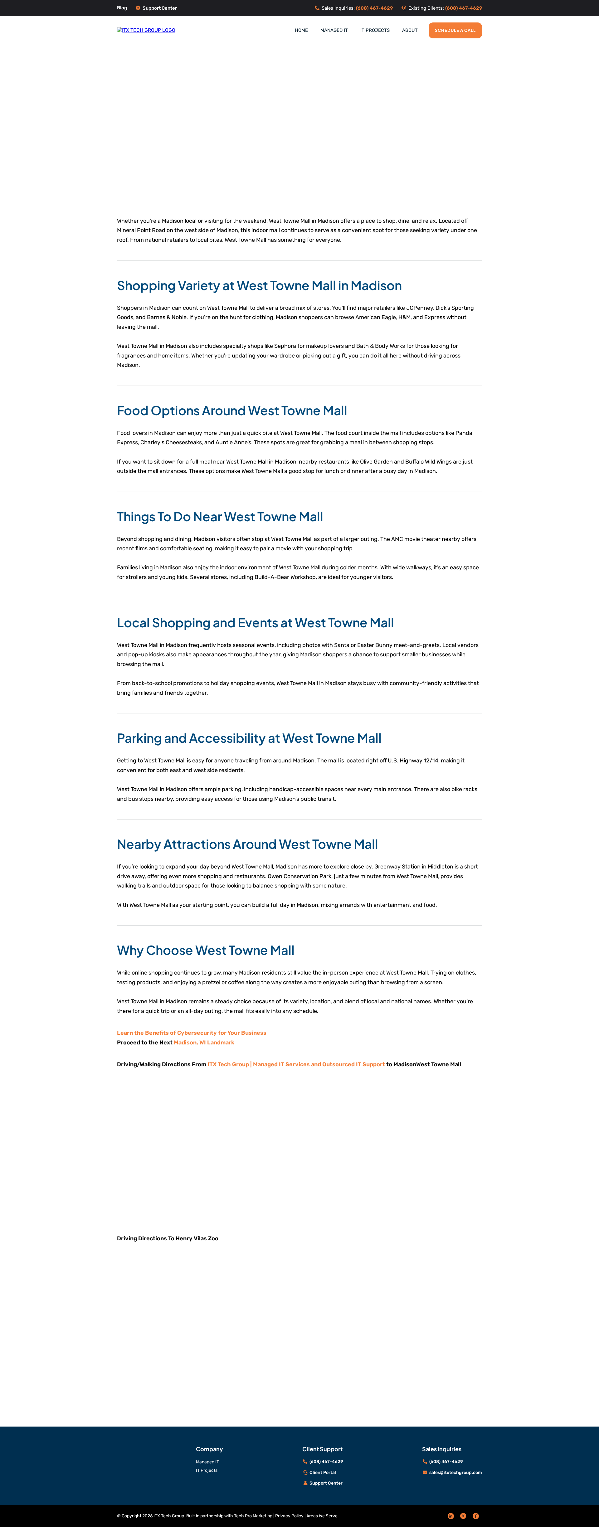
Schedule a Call (455, 30)
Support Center (160, 8)
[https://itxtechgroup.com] (146, 30)
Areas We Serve (322, 1516)
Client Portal (322, 1472)
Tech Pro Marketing (253, 1516)
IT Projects (375, 30)
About (410, 30)
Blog (122, 8)
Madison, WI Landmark (204, 1042)
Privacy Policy (289, 1516)
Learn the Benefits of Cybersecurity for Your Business (191, 1032)
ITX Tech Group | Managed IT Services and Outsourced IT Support (296, 1064)
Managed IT (334, 30)
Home (301, 30)
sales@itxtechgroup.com (455, 1472)
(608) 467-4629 (326, 1461)
